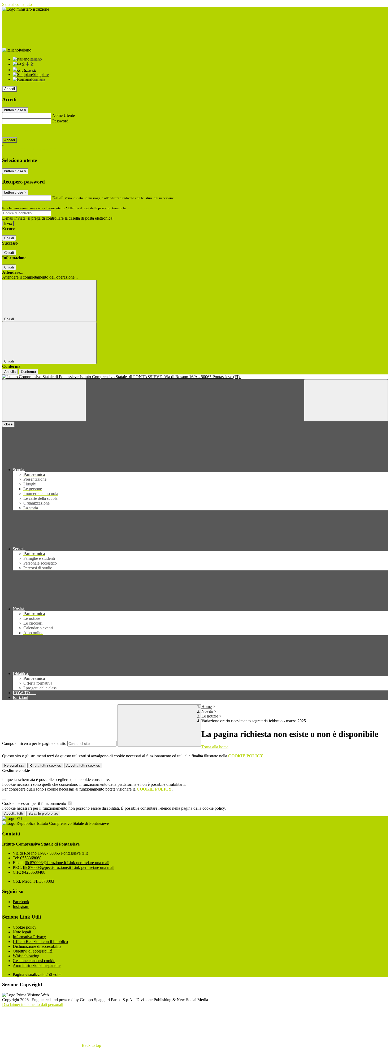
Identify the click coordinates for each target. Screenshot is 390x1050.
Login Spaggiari (138, 208)
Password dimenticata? (21, 130)
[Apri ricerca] (346, 400)
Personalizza (14, 765)
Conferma (28, 372)
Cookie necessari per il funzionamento (34, 803)
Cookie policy (24, 927)
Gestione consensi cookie (34, 960)
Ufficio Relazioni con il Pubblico (40, 941)
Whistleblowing (26, 956)
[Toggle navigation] (44, 400)
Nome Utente (63, 115)
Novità (207, 711)
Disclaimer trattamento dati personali (32, 1004)
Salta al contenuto (17, 4)
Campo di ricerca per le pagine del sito (34, 743)
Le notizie (209, 716)
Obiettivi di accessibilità (33, 951)
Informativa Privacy (29, 936)
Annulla (10, 372)
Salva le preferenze (43, 814)
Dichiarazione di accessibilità (37, 946)
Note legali (22, 932)
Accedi (9, 89)
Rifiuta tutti (45, 765)
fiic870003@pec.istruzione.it (68, 867)
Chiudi (9, 238)
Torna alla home (214, 747)
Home (206, 706)
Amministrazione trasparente (36, 965)
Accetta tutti (83, 765)
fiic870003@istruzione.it (67, 862)
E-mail (57, 197)
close (8, 424)
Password (60, 121)
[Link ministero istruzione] (25, 9)
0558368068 (30, 858)
